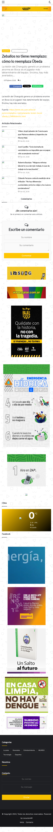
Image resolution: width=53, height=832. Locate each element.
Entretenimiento (29, 750)
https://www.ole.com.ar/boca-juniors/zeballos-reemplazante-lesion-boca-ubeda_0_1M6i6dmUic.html (22, 113)
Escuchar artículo (20, 51)
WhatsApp (38, 86)
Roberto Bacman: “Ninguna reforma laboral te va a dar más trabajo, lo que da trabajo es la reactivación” (34, 165)
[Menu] (3, 3)
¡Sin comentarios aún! (26, 210)
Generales (16, 750)
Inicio (22, 822)
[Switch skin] (49, 3)
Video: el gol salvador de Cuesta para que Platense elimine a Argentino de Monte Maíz (33, 134)
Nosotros (6, 762)
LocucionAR (27, 818)
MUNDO (41, 750)
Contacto (6, 773)
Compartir (17, 86)
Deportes (6, 51)
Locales (6, 750)
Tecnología (7, 755)
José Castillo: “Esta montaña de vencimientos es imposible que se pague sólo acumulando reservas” (34, 150)
